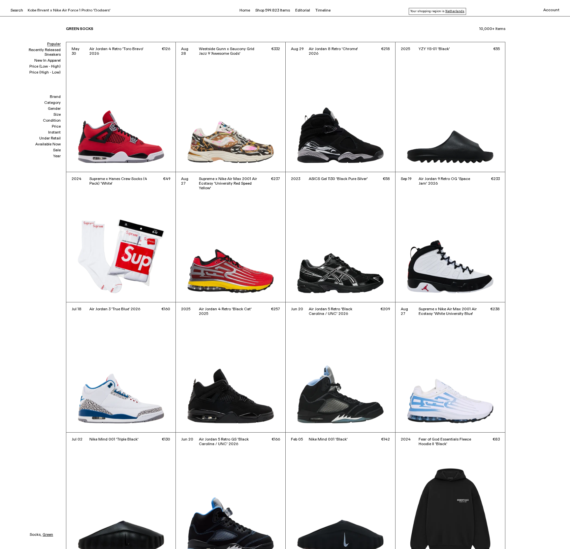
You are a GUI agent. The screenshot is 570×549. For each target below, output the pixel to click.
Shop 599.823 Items (272, 11)
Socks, (36, 535)
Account (551, 10)
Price (56, 127)
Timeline (323, 11)
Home (244, 11)
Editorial (302, 11)
